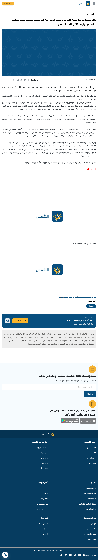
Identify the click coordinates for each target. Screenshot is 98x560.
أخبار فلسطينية (42, 447)
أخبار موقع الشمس (40, 442)
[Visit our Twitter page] (76, 555)
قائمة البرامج (91, 453)
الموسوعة (44, 498)
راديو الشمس (90, 442)
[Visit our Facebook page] (84, 555)
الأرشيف (45, 534)
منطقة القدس (91, 488)
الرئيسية (91, 14)
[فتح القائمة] (93, 3)
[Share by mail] (18, 80)
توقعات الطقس (42, 509)
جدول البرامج (91, 458)
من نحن (93, 523)
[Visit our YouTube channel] (71, 555)
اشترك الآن (90, 394)
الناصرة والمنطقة (90, 493)
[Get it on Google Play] (70, 421)
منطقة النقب (91, 498)
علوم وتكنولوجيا (42, 504)
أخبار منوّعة (43, 482)
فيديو (46, 474)
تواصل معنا (44, 529)
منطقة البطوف (90, 509)
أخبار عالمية (44, 463)
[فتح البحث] (18, 3)
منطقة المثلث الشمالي (87, 504)
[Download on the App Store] (88, 421)
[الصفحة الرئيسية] (84, 3)
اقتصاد (45, 488)
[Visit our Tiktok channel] (62, 555)
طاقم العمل (91, 529)
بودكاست (92, 463)
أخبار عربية (44, 458)
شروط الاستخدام (90, 539)
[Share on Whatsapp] (15, 80)
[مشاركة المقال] (29, 80)
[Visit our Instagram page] (80, 555)
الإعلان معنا (43, 523)
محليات (80, 15)
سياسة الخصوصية (89, 534)
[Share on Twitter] (22, 80)
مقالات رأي (44, 468)
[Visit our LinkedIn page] (67, 555)
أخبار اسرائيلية (43, 453)
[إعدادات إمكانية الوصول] (5, 555)
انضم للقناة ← (20, 321)
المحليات (92, 482)
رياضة (46, 493)
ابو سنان (91, 306)
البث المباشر (6, 3)
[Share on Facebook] (25, 80)
